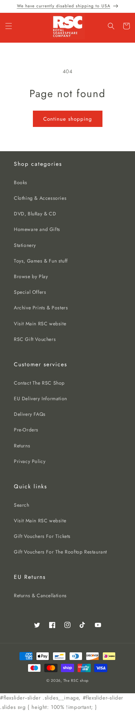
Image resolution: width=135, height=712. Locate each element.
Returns (22, 445)
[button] (8, 26)
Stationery (25, 245)
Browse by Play (31, 276)
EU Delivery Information (40, 398)
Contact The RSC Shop (39, 382)
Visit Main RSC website (40, 323)
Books (20, 182)
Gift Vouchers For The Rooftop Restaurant (60, 551)
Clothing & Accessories (40, 198)
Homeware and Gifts (37, 229)
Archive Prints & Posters (41, 307)
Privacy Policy (29, 461)
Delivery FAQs (30, 414)
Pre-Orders (26, 429)
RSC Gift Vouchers (35, 339)
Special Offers (30, 292)
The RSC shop (76, 680)
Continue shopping (67, 119)
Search (21, 504)
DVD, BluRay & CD (35, 213)
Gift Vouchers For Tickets (42, 536)
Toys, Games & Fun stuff (41, 260)
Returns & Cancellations (40, 595)
